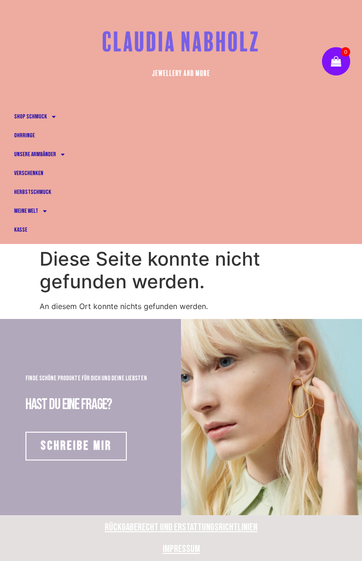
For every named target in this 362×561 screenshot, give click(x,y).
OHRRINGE (24, 135)
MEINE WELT (26, 211)
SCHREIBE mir (76, 445)
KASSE (20, 230)
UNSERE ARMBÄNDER (35, 154)
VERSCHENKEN (28, 173)
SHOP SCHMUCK (30, 116)
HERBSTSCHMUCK (32, 192)
